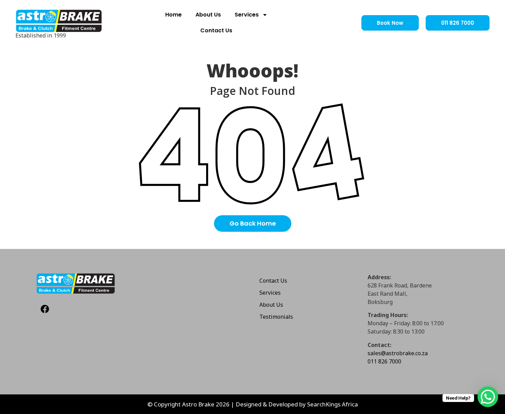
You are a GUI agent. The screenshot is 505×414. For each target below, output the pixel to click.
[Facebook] (44, 309)
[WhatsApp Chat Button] (488, 396)
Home (173, 15)
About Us (208, 15)
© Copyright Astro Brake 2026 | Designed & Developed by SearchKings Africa (252, 404)
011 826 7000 (384, 361)
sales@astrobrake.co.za (398, 353)
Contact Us (216, 30)
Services (247, 15)
